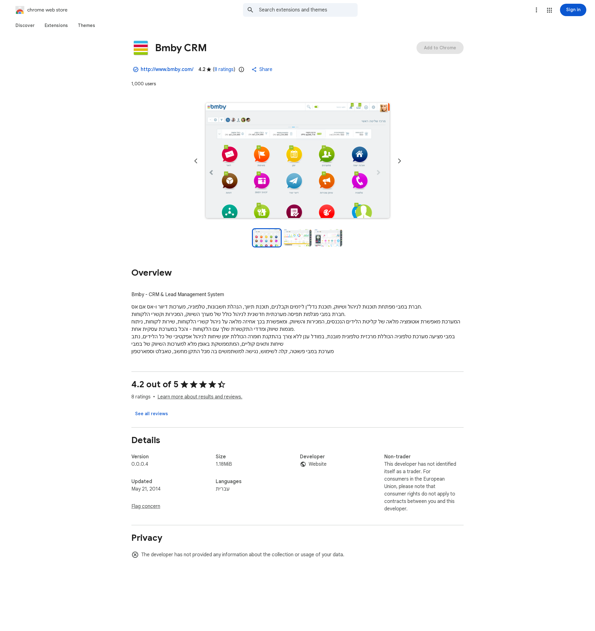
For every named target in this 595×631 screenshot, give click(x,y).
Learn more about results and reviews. (199, 397)
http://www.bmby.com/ (167, 69)
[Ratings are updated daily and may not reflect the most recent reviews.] (241, 69)
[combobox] (308, 10)
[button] (549, 10)
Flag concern (145, 506)
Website (318, 464)
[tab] (25, 25)
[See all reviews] (151, 413)
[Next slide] (399, 161)
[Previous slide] (196, 161)
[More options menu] (536, 10)
